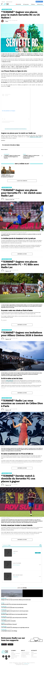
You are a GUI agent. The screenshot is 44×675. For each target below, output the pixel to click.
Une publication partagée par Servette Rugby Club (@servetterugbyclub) (16, 128)
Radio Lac (7, 271)
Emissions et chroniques (15, 653)
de (34, 136)
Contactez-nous (26, 663)
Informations (23, 655)
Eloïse (7, 21)
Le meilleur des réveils (25, 652)
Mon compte (39, 1)
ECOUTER (19, 4)
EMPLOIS (12, 658)
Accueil (12, 652)
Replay (33, 4)
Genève (32, 652)
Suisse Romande (34, 653)
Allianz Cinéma (9, 380)
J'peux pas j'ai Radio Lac (25, 654)
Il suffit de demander (25, 653)
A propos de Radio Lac (15, 655)
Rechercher (40, 4)
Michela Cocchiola (9, 199)
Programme (26, 4)
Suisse (32, 654)
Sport (32, 655)
